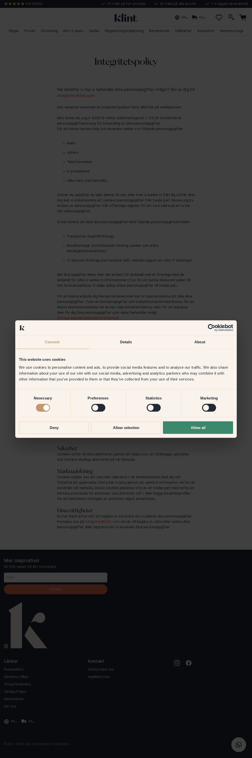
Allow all (198, 427)
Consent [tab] (52, 342)
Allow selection (126, 427)
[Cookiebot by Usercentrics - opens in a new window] (211, 327)
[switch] (98, 408)
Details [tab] (126, 342)
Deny (54, 427)
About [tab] (199, 342)
